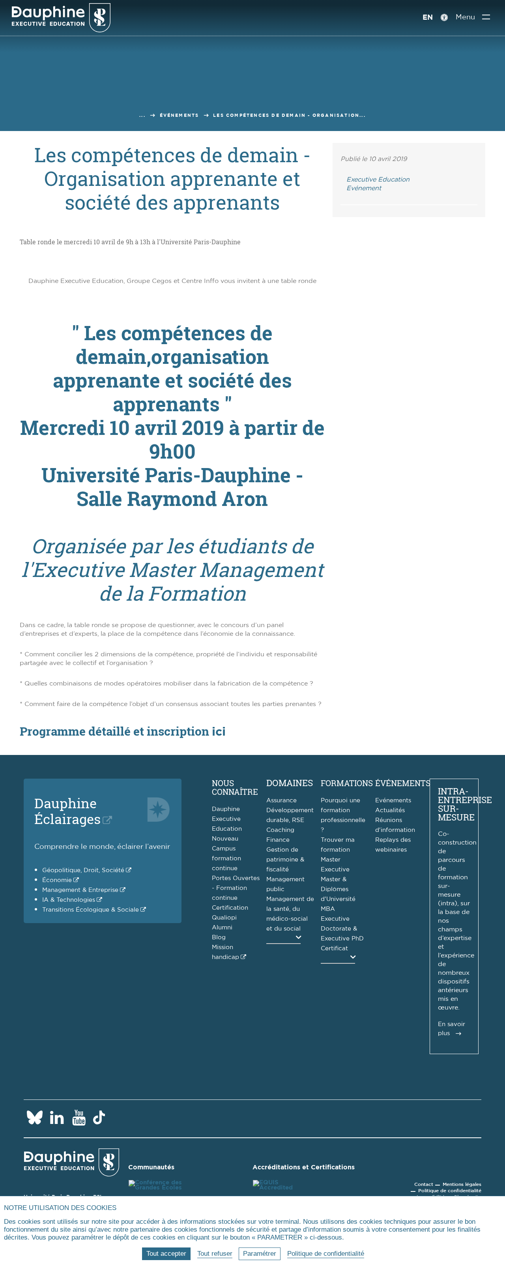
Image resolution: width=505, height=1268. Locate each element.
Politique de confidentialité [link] (325, 1253)
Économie (57, 880)
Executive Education (378, 179)
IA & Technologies (68, 900)
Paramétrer (259, 1253)
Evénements (393, 801)
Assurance (281, 801)
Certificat (334, 948)
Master (330, 860)
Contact (423, 1184)
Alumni (222, 928)
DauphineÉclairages (67, 811)
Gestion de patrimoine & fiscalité (285, 860)
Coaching (280, 830)
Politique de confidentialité (449, 1190)
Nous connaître (235, 787)
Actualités (390, 810)
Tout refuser (214, 1253)
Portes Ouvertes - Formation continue (236, 888)
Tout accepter (166, 1253)
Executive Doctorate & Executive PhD (342, 929)
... (142, 115)
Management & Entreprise (80, 890)
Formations (347, 783)
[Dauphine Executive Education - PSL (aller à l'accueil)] (61, 17)
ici (219, 732)
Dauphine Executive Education (227, 819)
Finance (278, 840)
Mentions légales (462, 1184)
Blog (219, 937)
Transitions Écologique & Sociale (90, 910)
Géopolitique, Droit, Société (83, 870)
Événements (179, 115)
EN (428, 17)
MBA (328, 909)
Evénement (363, 188)
